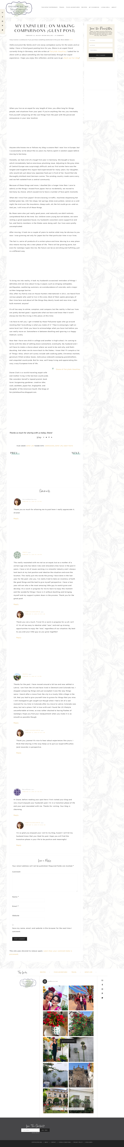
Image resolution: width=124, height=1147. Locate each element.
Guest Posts (68, 445)
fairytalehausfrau (32, 612)
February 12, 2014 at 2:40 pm (32, 554)
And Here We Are (21, 9)
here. (71, 39)
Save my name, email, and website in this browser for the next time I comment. (42, 929)
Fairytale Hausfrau (58, 51)
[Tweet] (46, 437)
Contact (53, 1142)
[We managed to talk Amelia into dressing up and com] (81, 998)
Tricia (25, 552)
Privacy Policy (92, 58)
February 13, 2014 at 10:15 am (35, 614)
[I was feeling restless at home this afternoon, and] (81, 1100)
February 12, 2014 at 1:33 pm (32, 501)
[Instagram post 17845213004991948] (55, 998)
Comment (16, 872)
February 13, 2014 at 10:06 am (35, 825)
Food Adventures (60, 972)
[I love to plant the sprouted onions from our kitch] (81, 1049)
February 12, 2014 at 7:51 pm (31, 676)
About (46, 1142)
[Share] (43, 437)
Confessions (49, 445)
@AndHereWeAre (68, 1041)
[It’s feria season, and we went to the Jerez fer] (55, 1049)
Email (15, 906)
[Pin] (49, 437)
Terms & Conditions (65, 1142)
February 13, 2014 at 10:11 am (35, 732)
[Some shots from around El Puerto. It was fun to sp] (81, 1075)
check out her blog (71, 58)
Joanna (25, 674)
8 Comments (59, 35)
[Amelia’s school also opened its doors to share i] (55, 1100)
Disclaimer (88, 1142)
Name (15, 897)
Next (75, 453)
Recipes (43, 972)
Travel (74, 972)
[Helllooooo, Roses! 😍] (81, 1023)
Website (15, 915)
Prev (14, 453)
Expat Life (30, 445)
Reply (16, 518)
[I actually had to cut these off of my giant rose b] (55, 1023)
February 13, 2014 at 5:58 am (32, 791)
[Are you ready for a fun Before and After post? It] (55, 1075)
